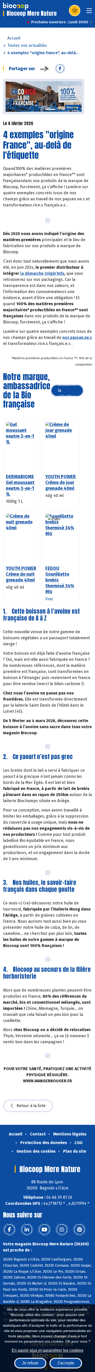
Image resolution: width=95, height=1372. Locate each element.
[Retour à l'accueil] (15, 6)
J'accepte (65, 1363)
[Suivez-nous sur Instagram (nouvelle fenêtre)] (61, 1229)
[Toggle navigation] (89, 12)
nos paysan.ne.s (77, 337)
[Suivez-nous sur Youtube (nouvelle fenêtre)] (44, 1229)
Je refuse (30, 1363)
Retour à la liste (31, 1105)
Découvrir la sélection (67, 390)
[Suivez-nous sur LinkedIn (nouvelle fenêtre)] (27, 1229)
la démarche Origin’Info (42, 273)
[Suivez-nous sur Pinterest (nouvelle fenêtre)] (79, 1229)
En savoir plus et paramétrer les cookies (47, 1350)
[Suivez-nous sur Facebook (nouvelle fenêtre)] (9, 1229)
